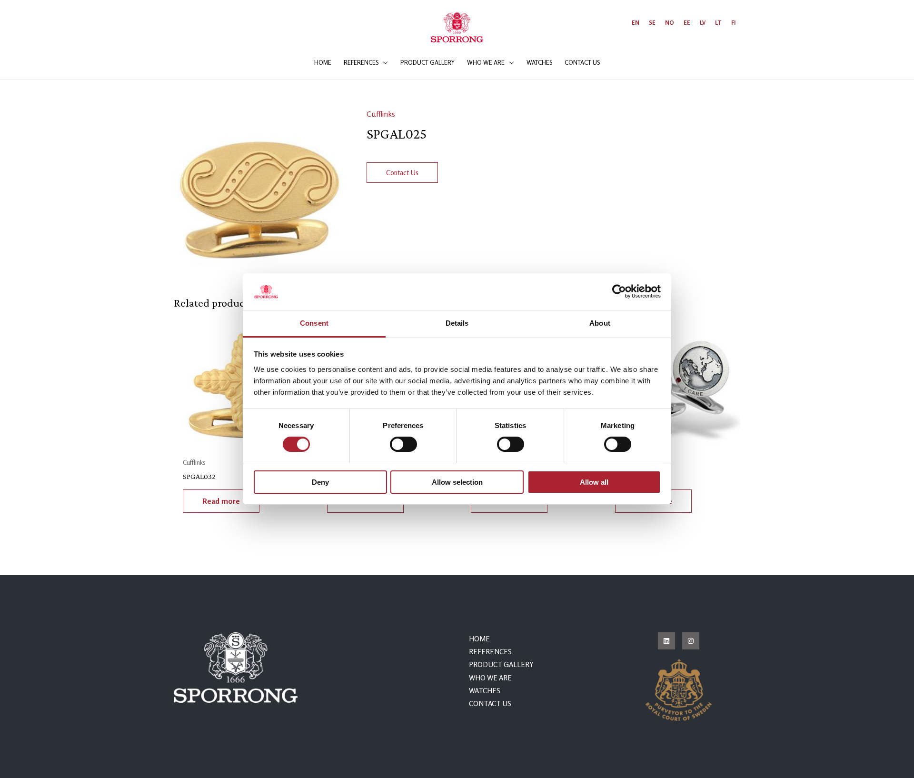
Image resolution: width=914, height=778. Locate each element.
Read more (221, 501)
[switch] (403, 444)
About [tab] (599, 323)
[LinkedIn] (666, 640)
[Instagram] (690, 640)
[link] (635, 22)
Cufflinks (381, 114)
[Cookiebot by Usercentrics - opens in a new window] (619, 291)
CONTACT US (490, 703)
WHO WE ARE (490, 677)
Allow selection (457, 482)
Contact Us (402, 172)
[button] (383, 62)
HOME (479, 638)
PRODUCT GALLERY (501, 664)
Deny (320, 482)
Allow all (594, 482)
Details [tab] (457, 323)
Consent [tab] (314, 323)
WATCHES (484, 690)
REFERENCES (490, 651)
